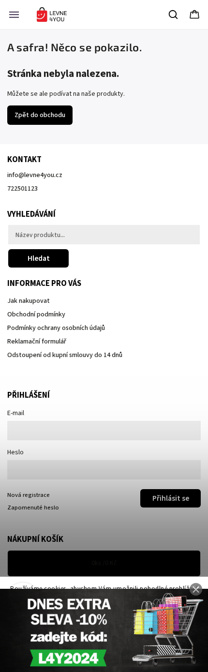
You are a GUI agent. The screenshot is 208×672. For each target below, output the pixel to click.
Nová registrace (28, 495)
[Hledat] (173, 14)
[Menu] (14, 14)
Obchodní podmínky (36, 314)
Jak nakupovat (28, 301)
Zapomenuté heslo (33, 507)
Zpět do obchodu (40, 115)
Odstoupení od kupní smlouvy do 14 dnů (64, 355)
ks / (104, 563)
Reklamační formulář (36, 341)
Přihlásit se (170, 498)
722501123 (22, 189)
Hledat (39, 258)
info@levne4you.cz (34, 175)
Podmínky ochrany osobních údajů (56, 328)
